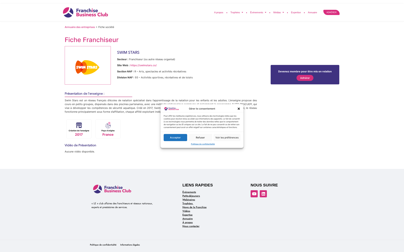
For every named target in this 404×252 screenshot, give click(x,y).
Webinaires (188, 199)
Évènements (256, 12)
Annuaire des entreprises (80, 27)
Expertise (296, 12)
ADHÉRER (331, 12)
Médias (277, 12)
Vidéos (186, 211)
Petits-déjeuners (191, 196)
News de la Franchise (194, 207)
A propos (218, 12)
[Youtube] (254, 193)
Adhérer (305, 77)
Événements (189, 192)
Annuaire (312, 12)
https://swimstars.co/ (143, 65)
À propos (187, 222)
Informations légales (130, 244)
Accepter (175, 137)
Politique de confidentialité (203, 144)
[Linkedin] (263, 193)
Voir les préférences (227, 137)
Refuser (200, 137)
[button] (238, 108)
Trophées (235, 12)
